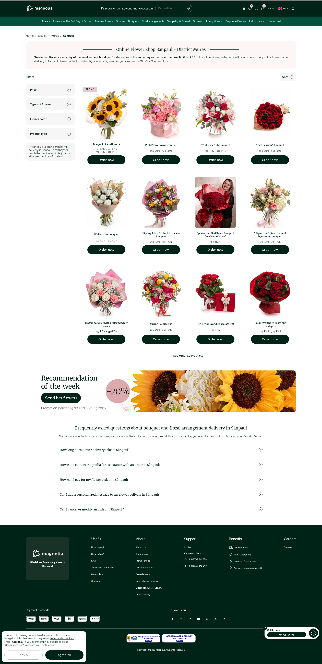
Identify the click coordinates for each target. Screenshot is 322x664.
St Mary (45, 21)
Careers (288, 547)
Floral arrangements (153, 21)
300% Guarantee (242, 554)
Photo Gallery (143, 594)
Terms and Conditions (102, 567)
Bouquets (133, 21)
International (274, 21)
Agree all (64, 655)
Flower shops (143, 561)
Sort (285, 77)
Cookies (95, 581)
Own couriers (241, 547)
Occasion (198, 21)
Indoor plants (256, 21)
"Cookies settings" (14, 645)
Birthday (120, 21)
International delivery (147, 581)
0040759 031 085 (198, 559)
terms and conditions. (62, 638)
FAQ (93, 561)
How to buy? (97, 554)
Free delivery (143, 574)
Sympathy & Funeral (178, 21)
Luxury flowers (214, 21)
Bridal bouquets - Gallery (149, 588)
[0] (250, 8)
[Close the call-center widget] (265, 628)
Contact (188, 547)
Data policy (97, 574)
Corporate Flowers (235, 21)
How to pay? (97, 547)
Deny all (23, 655)
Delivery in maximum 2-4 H (248, 568)
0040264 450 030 (198, 566)
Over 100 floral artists (245, 561)
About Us (141, 547)
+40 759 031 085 (286, 635)
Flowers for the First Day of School (72, 21)
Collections (142, 554)
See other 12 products (188, 355)
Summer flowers (103, 21)
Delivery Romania (145, 567)
